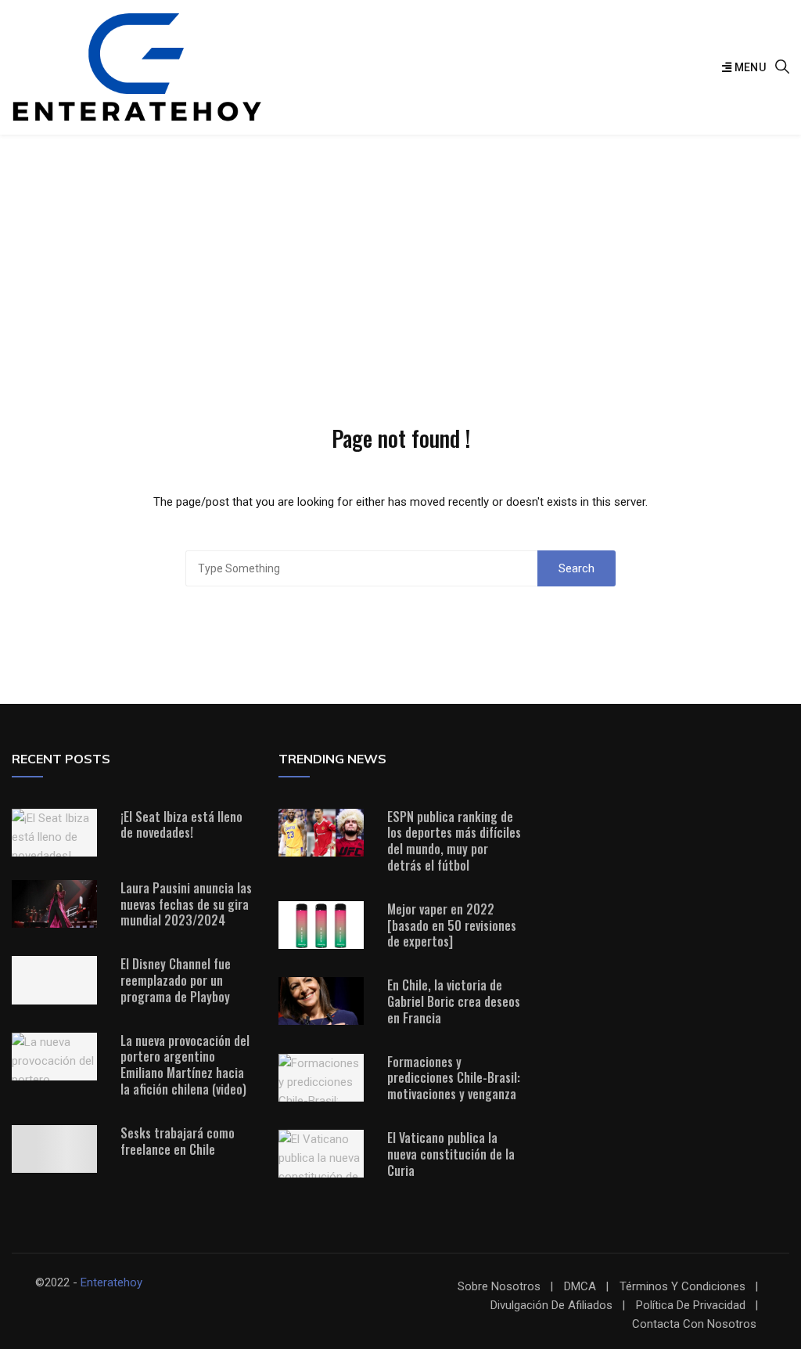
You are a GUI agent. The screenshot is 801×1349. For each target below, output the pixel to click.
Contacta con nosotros (694, 1324)
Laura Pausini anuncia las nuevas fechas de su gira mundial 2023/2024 (186, 904)
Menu (748, 67)
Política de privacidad (690, 1305)
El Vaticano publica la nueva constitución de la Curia (451, 1154)
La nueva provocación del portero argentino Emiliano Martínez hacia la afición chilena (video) (185, 1064)
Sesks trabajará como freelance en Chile (177, 1141)
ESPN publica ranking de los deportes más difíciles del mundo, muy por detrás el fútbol (454, 841)
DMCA (580, 1287)
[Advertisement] (400, 252)
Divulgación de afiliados (551, 1305)
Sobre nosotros (499, 1287)
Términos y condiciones (682, 1287)
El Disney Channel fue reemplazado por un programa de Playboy (175, 980)
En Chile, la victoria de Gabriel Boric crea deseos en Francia (453, 1001)
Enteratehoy (111, 1282)
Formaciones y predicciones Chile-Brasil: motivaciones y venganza (453, 1078)
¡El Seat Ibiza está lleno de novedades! (181, 824)
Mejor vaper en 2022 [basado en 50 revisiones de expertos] (451, 925)
